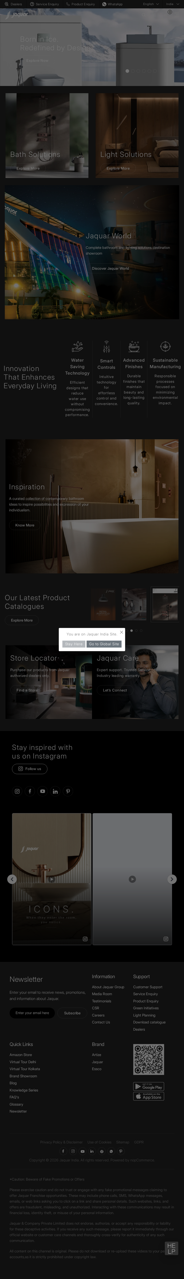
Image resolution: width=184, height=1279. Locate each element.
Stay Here (74, 644)
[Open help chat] (171, 1248)
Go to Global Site (104, 644)
